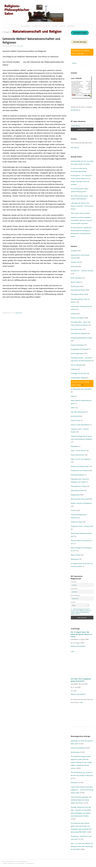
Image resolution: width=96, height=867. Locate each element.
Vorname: (74, 582)
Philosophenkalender (77, 475)
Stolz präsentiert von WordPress (15, 861)
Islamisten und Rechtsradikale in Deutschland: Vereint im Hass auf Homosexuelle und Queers (81, 220)
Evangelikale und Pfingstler (79, 349)
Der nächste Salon (76, 329)
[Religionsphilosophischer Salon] (33, 21)
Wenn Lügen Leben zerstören (80, 213)
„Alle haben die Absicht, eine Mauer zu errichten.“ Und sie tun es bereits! (82, 206)
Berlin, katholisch (76, 278)
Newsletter (36, 26)
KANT (73, 408)
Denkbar (19, 313)
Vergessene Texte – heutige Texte (82, 526)
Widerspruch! (75, 559)
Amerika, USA (75, 262)
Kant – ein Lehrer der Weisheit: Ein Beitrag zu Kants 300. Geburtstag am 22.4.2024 (82, 846)
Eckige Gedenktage (77, 345)
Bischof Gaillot (75, 282)
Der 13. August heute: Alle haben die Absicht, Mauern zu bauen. (81, 634)
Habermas (74, 369)
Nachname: (74, 588)
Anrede (73, 602)
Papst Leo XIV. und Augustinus (81, 459)
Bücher (54, 26)
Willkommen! (25, 26)
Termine (73, 510)
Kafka (73, 396)
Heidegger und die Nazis (79, 373)
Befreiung (74, 266)
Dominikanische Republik (79, 333)
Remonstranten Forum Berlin (80, 499)
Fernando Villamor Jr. (25, 863)
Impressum (71, 26)
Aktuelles (46, 26)
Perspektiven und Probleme (80, 470)
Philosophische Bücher (78, 290)
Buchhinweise (75, 286)
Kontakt (63, 26)
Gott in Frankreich (76, 365)
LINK (73, 651)
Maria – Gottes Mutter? (78, 450)
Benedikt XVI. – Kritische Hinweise (82, 271)
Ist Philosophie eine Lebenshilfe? (81, 389)
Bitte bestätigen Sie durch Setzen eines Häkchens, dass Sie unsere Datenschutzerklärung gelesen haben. (81, 611)
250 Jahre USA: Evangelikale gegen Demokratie (81, 680)
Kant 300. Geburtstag (78, 412)
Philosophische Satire (77, 490)
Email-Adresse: (75, 595)
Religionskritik (75, 495)
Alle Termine (75, 147)
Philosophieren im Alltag (78, 486)
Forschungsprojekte (77, 353)
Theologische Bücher (77, 294)
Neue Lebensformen (77, 455)
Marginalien (74, 446)
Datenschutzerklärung (78, 748)
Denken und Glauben (77, 318)
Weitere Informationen (78, 646)
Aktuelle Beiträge (79, 42)
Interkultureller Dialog (78, 378)
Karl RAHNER (75, 416)
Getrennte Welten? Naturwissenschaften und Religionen (31, 40)
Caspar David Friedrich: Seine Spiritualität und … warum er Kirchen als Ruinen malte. (82, 790)
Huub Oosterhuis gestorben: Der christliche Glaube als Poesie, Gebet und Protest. (81, 800)
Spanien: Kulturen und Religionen (81, 503)
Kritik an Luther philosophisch (80, 425)
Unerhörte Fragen (80, 33)
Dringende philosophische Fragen (81, 338)
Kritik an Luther (76, 420)
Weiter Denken (76, 555)
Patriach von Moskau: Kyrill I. (80, 466)
